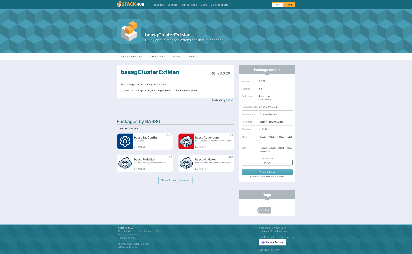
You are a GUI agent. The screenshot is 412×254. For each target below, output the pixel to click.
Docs (204, 4)
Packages (158, 4)
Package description (131, 56)
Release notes (157, 56)
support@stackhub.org (274, 231)
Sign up (289, 4)
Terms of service (127, 237)
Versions (176, 56)
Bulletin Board (219, 4)
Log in (277, 4)
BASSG (229, 100)
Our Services (189, 4)
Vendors (173, 4)
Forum (192, 56)
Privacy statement (127, 234)
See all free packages (175, 180)
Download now (267, 172)
